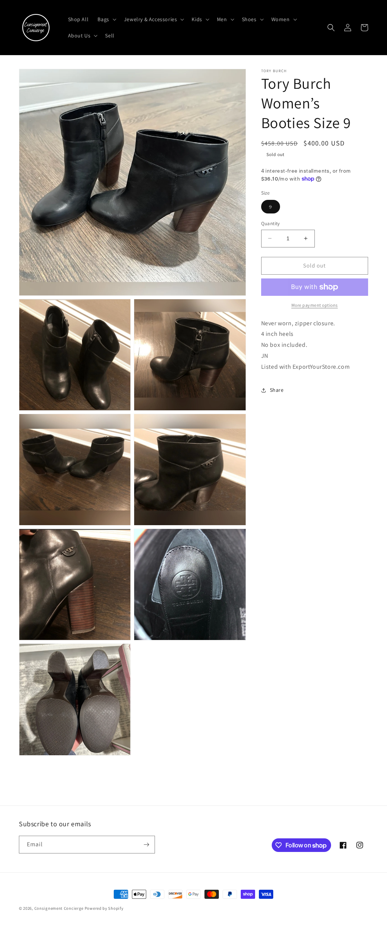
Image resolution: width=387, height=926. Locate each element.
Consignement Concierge (59, 908)
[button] (106, 19)
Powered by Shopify (104, 908)
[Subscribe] (146, 844)
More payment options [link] (314, 305)
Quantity (270, 223)
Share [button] (277, 389)
